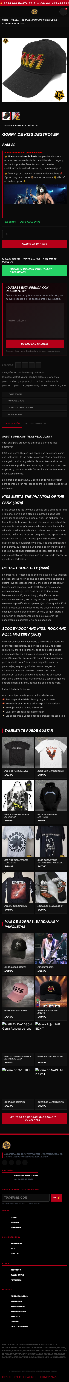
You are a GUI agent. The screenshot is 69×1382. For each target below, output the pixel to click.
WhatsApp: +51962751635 (26, 1175)
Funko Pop (16, 1227)
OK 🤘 (56, 1197)
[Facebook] (18, 1162)
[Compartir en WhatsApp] (31, 365)
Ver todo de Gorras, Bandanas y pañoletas (33, 1119)
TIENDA (15, 20)
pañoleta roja (51, 381)
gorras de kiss (9, 381)
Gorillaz (15, 1254)
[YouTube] (25, 1162)
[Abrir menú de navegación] (6, 11)
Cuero (14, 1217)
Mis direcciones (18, 1311)
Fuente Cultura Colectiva (16, 689)
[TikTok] (11, 1162)
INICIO (5, 20)
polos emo (7, 385)
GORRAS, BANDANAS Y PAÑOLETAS (39, 20)
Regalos (15, 1222)
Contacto (16, 1270)
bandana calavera (38, 377)
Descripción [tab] (12, 424)
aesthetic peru (20, 377)
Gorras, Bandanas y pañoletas (21, 125)
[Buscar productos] (55, 11)
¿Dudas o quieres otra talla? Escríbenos (31, 271)
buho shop (53, 377)
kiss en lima (37, 381)
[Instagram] (4, 1162)
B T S (13, 1249)
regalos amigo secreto (37, 385)
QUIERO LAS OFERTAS (34, 344)
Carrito (15, 1322)
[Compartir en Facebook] (18, 365)
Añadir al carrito (34, 244)
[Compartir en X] (25, 365)
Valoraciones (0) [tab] (35, 424)
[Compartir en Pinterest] (38, 365)
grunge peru (24, 381)
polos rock (19, 385)
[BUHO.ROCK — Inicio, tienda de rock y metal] (34, 11)
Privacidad (16, 1280)
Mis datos (15, 1316)
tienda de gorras (58, 385)
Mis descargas (18, 1306)
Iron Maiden (16, 1243)
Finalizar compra (19, 1327)
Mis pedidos (16, 1301)
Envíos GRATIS (17, 1275)
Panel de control (19, 1296)
